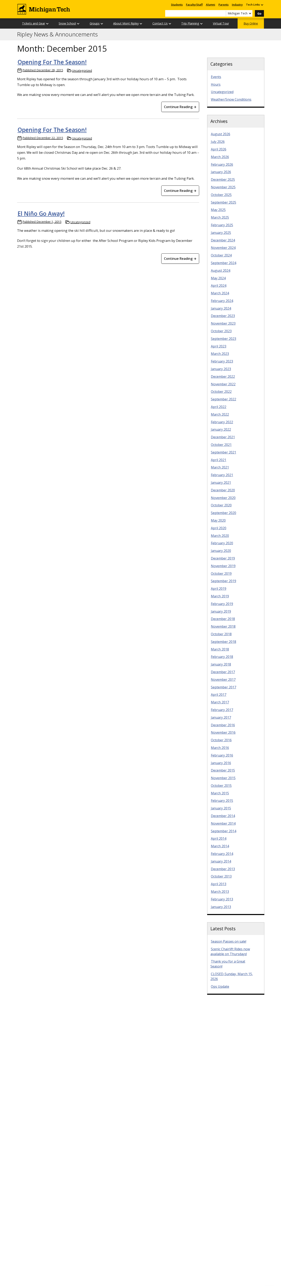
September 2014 (223, 831)
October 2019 (221, 573)
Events (216, 77)
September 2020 (223, 513)
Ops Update (220, 986)
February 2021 (222, 475)
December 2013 (223, 869)
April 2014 (218, 838)
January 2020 (221, 550)
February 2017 (222, 710)
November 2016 (223, 732)
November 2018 (223, 626)
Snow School (67, 23)
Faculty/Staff (194, 4)
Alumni (210, 4)
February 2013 (222, 899)
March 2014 (220, 846)
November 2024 (223, 247)
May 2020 (218, 520)
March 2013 (220, 891)
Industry (237, 4)
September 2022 (223, 399)
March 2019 (220, 596)
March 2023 (220, 353)
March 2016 (220, 747)
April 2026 (218, 149)
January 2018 (221, 664)
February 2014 (222, 853)
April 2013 (218, 884)
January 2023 (221, 369)
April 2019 (218, 588)
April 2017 (218, 694)
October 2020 (221, 505)
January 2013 (221, 907)
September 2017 (223, 687)
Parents (223, 4)
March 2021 (220, 467)
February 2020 (222, 543)
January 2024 (221, 308)
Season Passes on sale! (228, 941)
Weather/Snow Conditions (231, 99)
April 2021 (218, 460)
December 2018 (223, 619)
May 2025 (218, 210)
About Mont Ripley (126, 23)
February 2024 (222, 300)
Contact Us (160, 23)
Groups (95, 23)
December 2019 (223, 558)
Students (177, 4)
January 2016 (221, 763)
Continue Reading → (180, 107)
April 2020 (218, 528)
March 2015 (220, 793)
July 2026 (218, 141)
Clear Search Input (222, 13)
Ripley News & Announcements (57, 34)
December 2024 (223, 240)
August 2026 (220, 134)
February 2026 (222, 164)
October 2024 (221, 255)
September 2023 (223, 338)
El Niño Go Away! (41, 213)
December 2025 (223, 179)
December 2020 (223, 490)
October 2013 (221, 876)
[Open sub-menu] (262, 4)
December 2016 (223, 725)
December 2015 (223, 770)
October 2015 (221, 785)
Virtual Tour (221, 23)
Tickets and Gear (33, 23)
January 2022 (221, 429)
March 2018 (220, 649)
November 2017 (223, 679)
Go (259, 13)
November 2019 (223, 566)
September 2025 (223, 202)
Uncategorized (82, 70)
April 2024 (218, 285)
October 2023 (221, 331)
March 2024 (220, 293)
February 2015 (222, 800)
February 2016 (222, 755)
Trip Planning (190, 23)
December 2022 (223, 376)
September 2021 (223, 452)
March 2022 (220, 414)
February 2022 (222, 422)
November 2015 (223, 778)
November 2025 (223, 187)
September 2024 (223, 263)
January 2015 (221, 808)
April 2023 (218, 346)
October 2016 (221, 740)
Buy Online (251, 23)
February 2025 (222, 225)
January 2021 (221, 482)
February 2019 (222, 604)
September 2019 (223, 581)
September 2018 (223, 641)
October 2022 (221, 391)
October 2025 (221, 194)
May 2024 (218, 278)
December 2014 (223, 816)
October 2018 (221, 634)
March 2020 (220, 535)
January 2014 (221, 861)
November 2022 (223, 384)
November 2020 (223, 498)
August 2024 (220, 270)
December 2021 (223, 437)
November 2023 (223, 323)
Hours (216, 84)
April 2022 (218, 407)
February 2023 (222, 361)
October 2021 (221, 444)
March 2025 (220, 217)
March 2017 (220, 702)
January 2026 (221, 172)
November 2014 (223, 823)
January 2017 (221, 717)
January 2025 (221, 232)
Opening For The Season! (52, 62)
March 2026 (220, 157)
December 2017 (223, 672)
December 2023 (223, 316)
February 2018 (222, 656)
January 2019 (221, 611)
